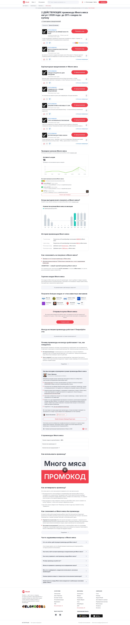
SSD (55, 603)
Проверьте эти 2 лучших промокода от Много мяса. (57, 258)
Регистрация (89, 2)
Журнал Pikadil (99, 597)
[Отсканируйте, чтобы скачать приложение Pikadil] (83, 615)
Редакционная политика (102, 601)
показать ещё (73, 152)
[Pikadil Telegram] (60, 614)
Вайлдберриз (80, 603)
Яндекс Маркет (80, 599)
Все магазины (80, 607)
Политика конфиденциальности (100, 622)
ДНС (78, 605)
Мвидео (79, 595)
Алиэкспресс (80, 593)
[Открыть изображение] (87, 191)
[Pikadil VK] (55, 614)
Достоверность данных (102, 599)
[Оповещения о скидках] (82, 2)
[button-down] (50, 43)
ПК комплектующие (59, 599)
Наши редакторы (48, 382)
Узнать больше (91, 8)
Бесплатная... (65, 245)
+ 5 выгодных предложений (51, 21)
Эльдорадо (80, 597)
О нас (97, 593)
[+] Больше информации (82, 59)
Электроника (57, 593)
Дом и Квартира (58, 595)
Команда (98, 595)
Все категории (57, 605)
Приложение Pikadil (83, 611)
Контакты (98, 607)
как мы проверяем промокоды (61, 406)
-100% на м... (65, 248)
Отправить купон (65, 322)
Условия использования (84, 622)
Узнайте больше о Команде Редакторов (65, 419)
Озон (78, 601)
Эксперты (98, 605)
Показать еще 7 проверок (65, 194)
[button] (49, 2)
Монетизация (99, 603)
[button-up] (44, 43)
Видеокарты (57, 601)
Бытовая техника (58, 597)
